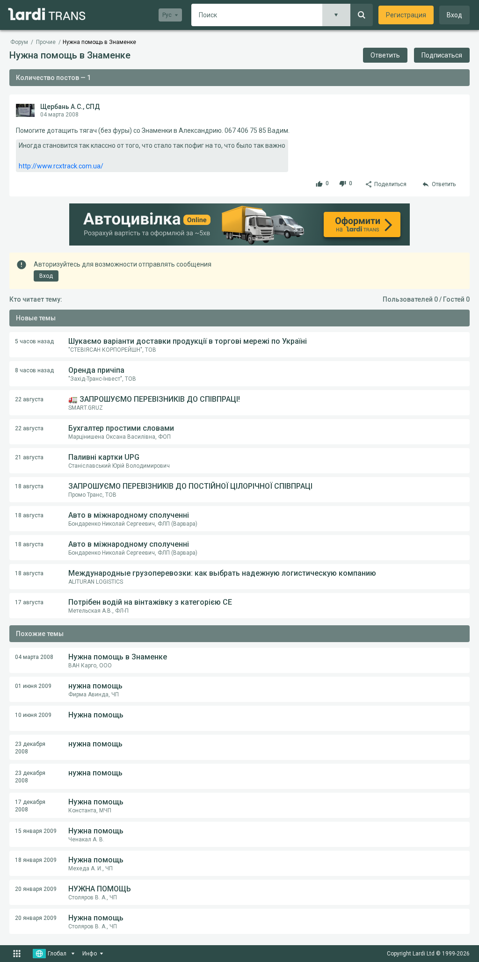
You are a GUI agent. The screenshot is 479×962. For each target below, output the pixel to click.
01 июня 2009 (33, 686)
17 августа (29, 602)
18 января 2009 (36, 860)
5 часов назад (34, 341)
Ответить (385, 55)
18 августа (29, 486)
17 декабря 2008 (30, 806)
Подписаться (441, 55)
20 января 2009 (36, 889)
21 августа (29, 457)
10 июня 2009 (33, 715)
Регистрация (406, 15)
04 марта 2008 (34, 657)
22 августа (29, 399)
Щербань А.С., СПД (70, 106)
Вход (454, 15)
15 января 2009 (36, 831)
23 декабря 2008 (30, 748)
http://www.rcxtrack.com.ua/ (61, 166)
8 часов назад (34, 370)
